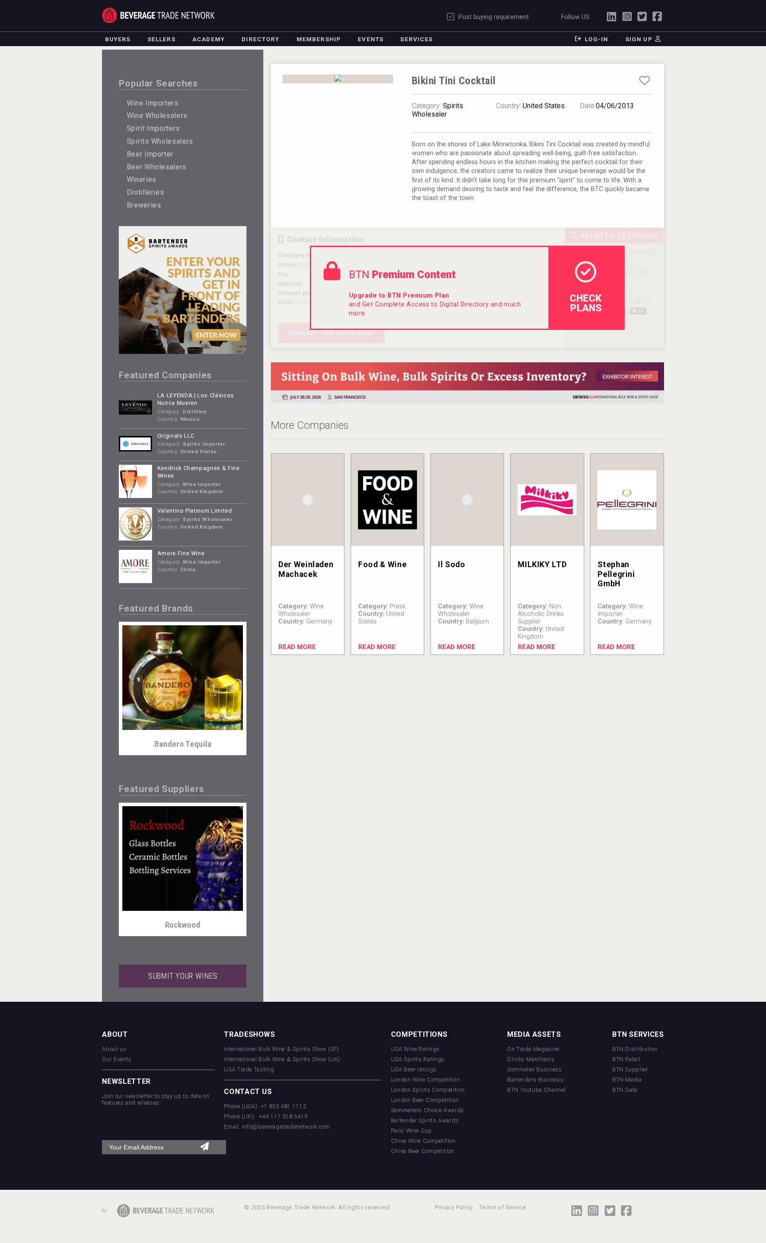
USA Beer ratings (414, 1069)
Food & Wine (382, 564)
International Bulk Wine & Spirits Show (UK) (282, 1059)
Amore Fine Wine (181, 553)
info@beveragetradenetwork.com (286, 1126)
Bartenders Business (535, 1079)
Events (370, 39)
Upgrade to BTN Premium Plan (399, 295)
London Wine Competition (425, 1079)
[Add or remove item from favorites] (644, 81)
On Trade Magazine (533, 1049)
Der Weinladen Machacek (305, 569)
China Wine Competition (423, 1140)
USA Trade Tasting (249, 1069)
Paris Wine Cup (411, 1130)
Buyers (118, 39)
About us (114, 1049)
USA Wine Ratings (415, 1049)
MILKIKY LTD (542, 564)
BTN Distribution (634, 1049)
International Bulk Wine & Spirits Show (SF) (281, 1049)
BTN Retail (626, 1059)
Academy (208, 39)
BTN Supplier (630, 1069)
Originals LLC (176, 435)
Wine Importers (153, 103)
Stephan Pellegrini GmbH (616, 574)
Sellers (162, 39)
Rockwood (182, 925)
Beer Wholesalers (157, 167)
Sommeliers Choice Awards (427, 1110)
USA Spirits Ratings (418, 1059)
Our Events (116, 1059)
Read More (297, 647)
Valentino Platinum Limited (194, 510)
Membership (319, 39)
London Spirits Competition (428, 1089)
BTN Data (624, 1089)
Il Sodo (451, 564)
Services (416, 39)
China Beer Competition (422, 1151)
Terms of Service (502, 1207)
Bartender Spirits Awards (425, 1120)
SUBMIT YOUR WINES (183, 976)
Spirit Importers (153, 128)
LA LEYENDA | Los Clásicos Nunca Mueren (195, 399)
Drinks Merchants (531, 1059)
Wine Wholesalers (157, 115)
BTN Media (627, 1079)
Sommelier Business (534, 1069)
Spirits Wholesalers (160, 141)
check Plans (586, 303)
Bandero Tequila (182, 744)
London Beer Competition (425, 1100)
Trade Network (158, 15)
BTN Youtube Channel (536, 1089)
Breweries (144, 205)
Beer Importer (150, 154)
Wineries (141, 179)
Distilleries (145, 192)
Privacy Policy (454, 1207)
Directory (260, 39)
